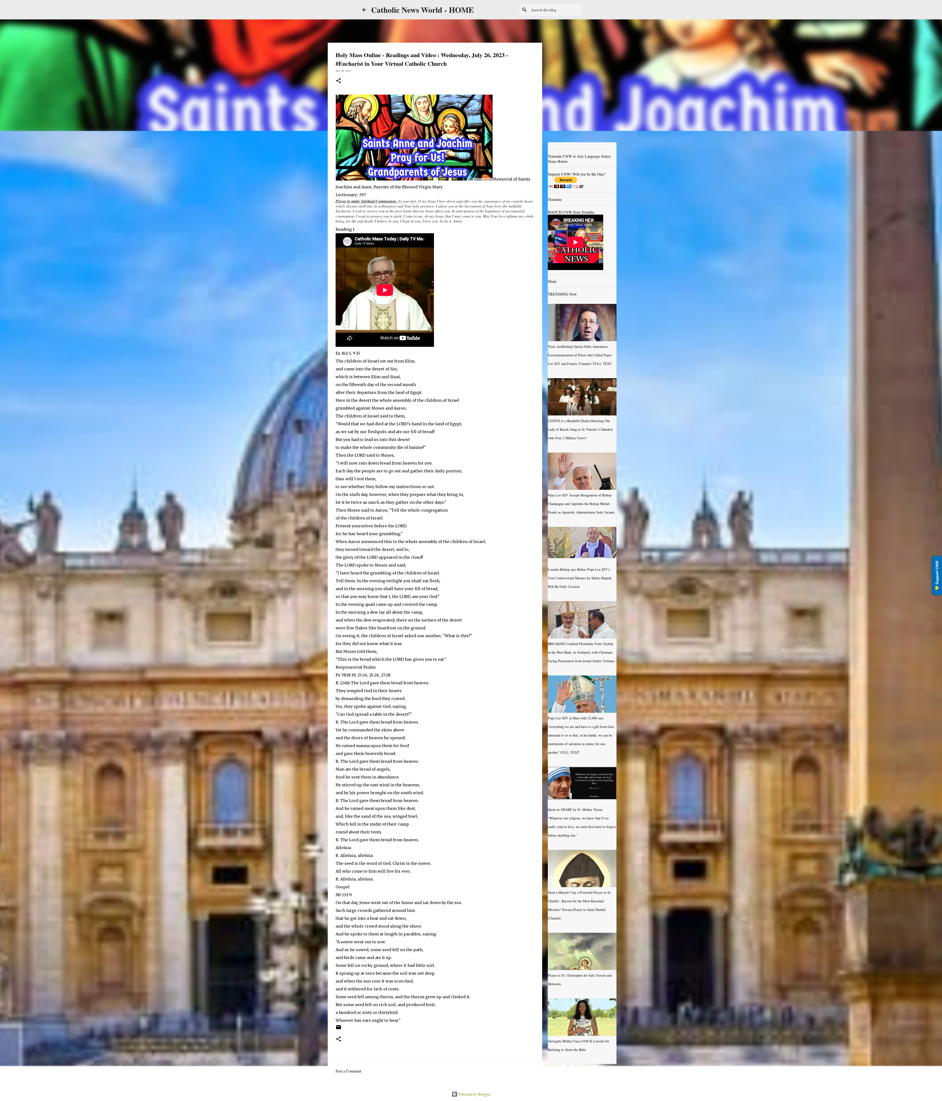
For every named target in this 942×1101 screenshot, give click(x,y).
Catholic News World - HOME (422, 9)
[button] (338, 81)
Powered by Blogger (474, 1094)
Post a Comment (348, 1071)
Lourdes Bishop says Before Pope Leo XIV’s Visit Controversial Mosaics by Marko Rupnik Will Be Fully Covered (580, 578)
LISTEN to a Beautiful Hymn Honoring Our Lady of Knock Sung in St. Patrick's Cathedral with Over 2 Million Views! (580, 429)
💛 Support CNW (937, 575)
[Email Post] (338, 1029)
